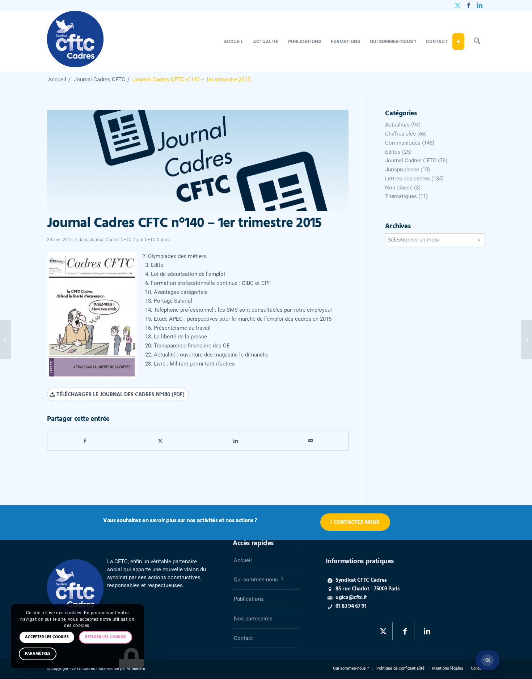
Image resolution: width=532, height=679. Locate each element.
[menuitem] (233, 41)
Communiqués (403, 143)
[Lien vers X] (457, 5)
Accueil (243, 560)
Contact (243, 638)
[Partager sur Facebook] (85, 441)
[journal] (198, 160)
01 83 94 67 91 (351, 606)
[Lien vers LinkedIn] (479, 5)
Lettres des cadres (407, 178)
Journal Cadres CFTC (110, 239)
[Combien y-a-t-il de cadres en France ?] (5, 339)
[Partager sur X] (160, 441)
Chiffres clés (400, 134)
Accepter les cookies (47, 637)
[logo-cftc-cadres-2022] (75, 41)
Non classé (399, 187)
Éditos (393, 152)
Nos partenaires (253, 618)
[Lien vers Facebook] (468, 5)
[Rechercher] (477, 41)
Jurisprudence (402, 169)
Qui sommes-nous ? (258, 579)
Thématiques (401, 196)
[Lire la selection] (487, 660)
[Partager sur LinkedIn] (235, 441)
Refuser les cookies (105, 637)
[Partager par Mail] (310, 441)
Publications (249, 599)
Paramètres (37, 653)
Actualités (397, 124)
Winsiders (136, 668)
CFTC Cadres (157, 239)
